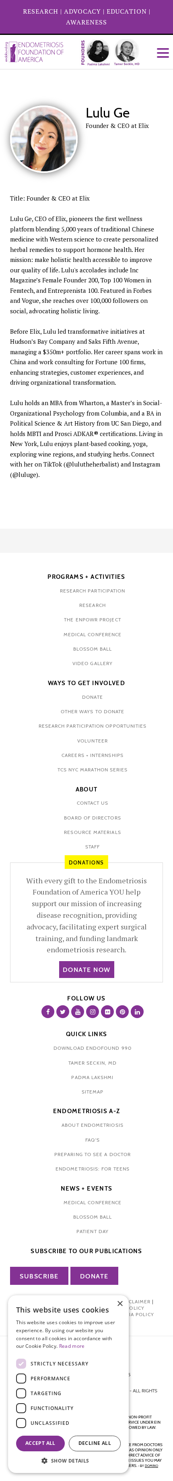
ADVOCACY (82, 11)
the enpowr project (92, 620)
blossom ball (92, 649)
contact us (93, 803)
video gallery (92, 663)
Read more (72, 1346)
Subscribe (39, 1276)
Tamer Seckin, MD (92, 1063)
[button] (68, 1461)
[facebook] (47, 1011)
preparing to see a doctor (92, 1154)
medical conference (93, 634)
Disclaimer (134, 1301)
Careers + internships (93, 755)
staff (92, 847)
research (92, 605)
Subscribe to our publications (86, 1251)
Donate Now (87, 970)
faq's (92, 1140)
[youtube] (77, 1011)
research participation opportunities (93, 726)
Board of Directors (92, 818)
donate (92, 697)
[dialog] (68, 1384)
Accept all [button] (40, 1443)
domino (151, 1466)
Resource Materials (92, 832)
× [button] (120, 1304)
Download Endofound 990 (93, 1048)
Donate (94, 1276)
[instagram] (92, 1011)
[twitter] (62, 1011)
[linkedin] (137, 1011)
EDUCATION (127, 11)
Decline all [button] (94, 1443)
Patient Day (92, 1231)
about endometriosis (93, 1125)
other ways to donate (93, 711)
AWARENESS (86, 22)
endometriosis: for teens (93, 1169)
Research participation (93, 591)
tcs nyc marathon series (93, 770)
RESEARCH (40, 11)
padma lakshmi (92, 1077)
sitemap (93, 1092)
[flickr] (107, 1011)
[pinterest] (122, 1011)
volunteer (92, 741)
